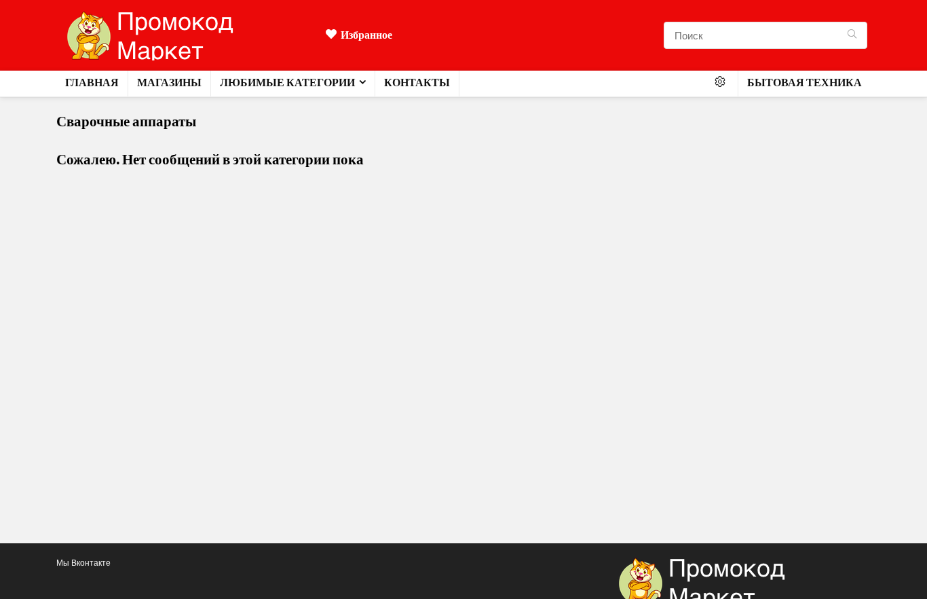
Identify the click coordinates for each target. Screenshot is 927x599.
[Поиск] (852, 35)
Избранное (366, 35)
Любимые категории (287, 82)
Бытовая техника (804, 82)
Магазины (169, 82)
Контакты (417, 82)
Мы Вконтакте (83, 562)
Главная (92, 82)
